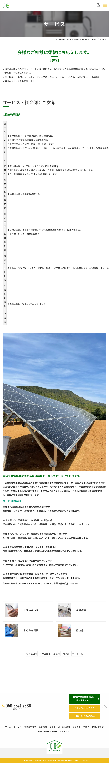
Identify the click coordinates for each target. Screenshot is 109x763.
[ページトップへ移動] (104, 706)
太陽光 (66, 653)
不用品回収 (45, 653)
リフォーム (77, 653)
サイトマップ (66, 731)
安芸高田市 (31, 653)
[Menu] (105, 5)
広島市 (56, 653)
